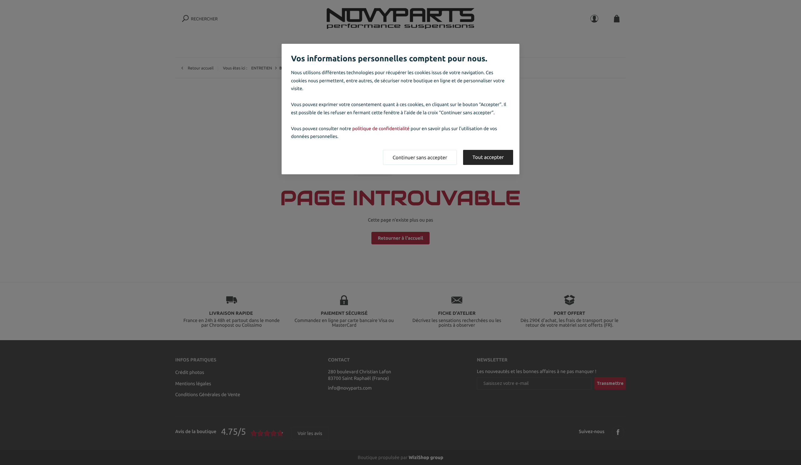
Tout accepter (488, 157)
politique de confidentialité (381, 128)
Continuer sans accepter (420, 158)
